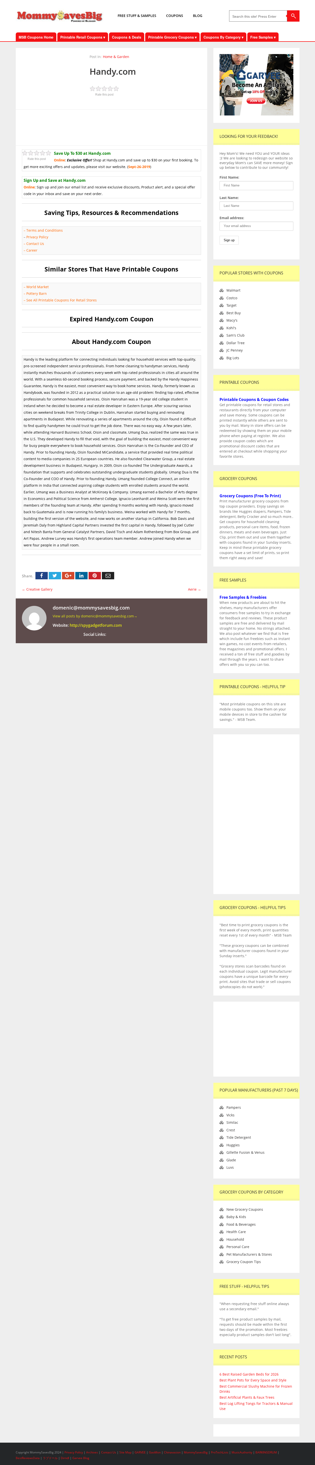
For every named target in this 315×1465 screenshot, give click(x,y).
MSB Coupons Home (36, 37)
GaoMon (155, 1452)
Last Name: (229, 197)
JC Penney (234, 350)
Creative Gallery (37, 589)
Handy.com (113, 71)
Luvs (230, 1167)
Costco (231, 298)
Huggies (233, 1145)
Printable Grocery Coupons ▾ (172, 37)
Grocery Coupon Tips (243, 1261)
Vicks (230, 1115)
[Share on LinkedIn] (81, 575)
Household (235, 1239)
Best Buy (233, 313)
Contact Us (35, 243)
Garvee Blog (80, 1458)
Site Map (125, 1452)
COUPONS (174, 15)
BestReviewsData (28, 1458)
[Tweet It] (55, 575)
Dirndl (65, 1458)
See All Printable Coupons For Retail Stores (61, 300)
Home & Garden (116, 56)
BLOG (197, 15)
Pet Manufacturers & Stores (249, 1254)
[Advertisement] (111, 127)
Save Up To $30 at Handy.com (82, 153)
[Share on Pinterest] (95, 575)
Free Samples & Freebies (243, 597)
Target (231, 305)
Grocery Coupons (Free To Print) (250, 495)
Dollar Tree (235, 343)
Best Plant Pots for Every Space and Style (253, 1380)
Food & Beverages (241, 1224)
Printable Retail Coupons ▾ (82, 37)
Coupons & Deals (126, 37)
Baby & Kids (236, 1216)
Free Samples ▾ (263, 37)
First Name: (229, 177)
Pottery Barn (36, 293)
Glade (231, 1160)
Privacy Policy (37, 237)
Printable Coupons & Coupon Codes (254, 399)
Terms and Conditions (44, 230)
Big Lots (232, 358)
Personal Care (237, 1246)
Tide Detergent (238, 1137)
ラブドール (50, 1458)
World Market (37, 286)
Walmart (233, 290)
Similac (232, 1122)
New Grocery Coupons (244, 1209)
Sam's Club (235, 335)
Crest (230, 1130)
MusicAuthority (242, 1452)
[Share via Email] (108, 575)
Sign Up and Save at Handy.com (55, 180)
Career (31, 250)
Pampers (233, 1107)
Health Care (236, 1231)
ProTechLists (219, 1452)
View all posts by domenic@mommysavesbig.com (95, 616)
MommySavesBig (196, 1452)
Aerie (194, 589)
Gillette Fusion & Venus (245, 1152)
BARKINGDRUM (266, 1452)
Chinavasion (172, 1452)
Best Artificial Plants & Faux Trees (247, 1397)
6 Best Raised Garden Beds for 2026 (249, 1374)
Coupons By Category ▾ (223, 37)
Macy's (231, 320)
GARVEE (140, 1452)
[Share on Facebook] (41, 575)
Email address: (232, 217)
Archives (92, 1452)
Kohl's (231, 328)
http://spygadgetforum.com (96, 625)
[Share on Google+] (68, 575)
